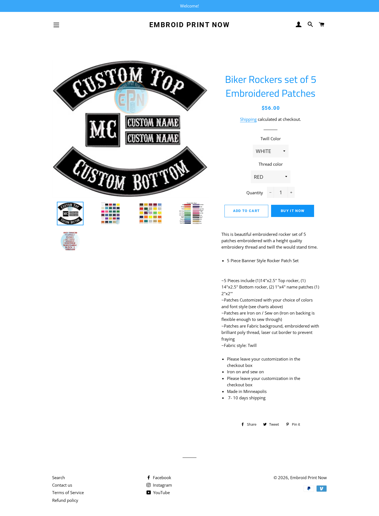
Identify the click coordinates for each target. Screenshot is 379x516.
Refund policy (65, 500)
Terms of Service (68, 492)
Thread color (271, 164)
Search (58, 477)
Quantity (254, 192)
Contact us (62, 485)
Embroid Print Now (189, 25)
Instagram (162, 485)
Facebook (161, 477)
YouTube (161, 492)
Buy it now (292, 211)
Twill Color (271, 138)
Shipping (248, 119)
